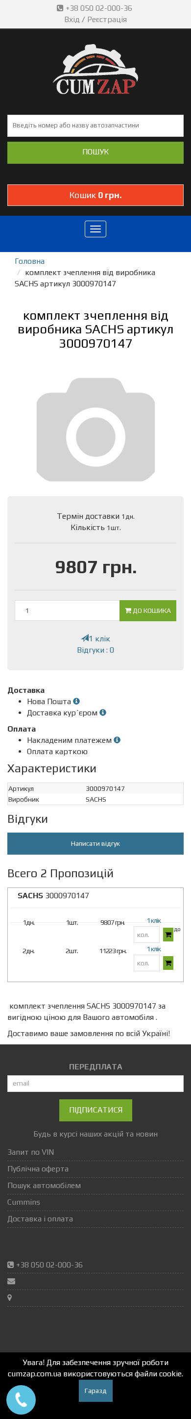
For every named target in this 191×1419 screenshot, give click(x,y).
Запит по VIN (30, 1152)
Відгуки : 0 (95, 650)
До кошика (151, 610)
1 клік (99, 638)
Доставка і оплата (40, 1218)
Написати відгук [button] (95, 843)
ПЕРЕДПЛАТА (95, 1066)
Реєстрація (107, 19)
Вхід (72, 19)
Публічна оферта (38, 1168)
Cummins (23, 1202)
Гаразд (96, 1390)
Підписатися (95, 1110)
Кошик (95, 195)
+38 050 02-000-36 (99, 8)
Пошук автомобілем (44, 1185)
